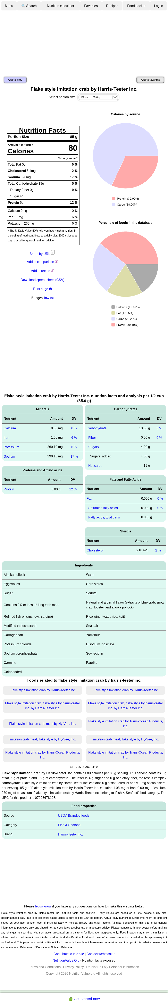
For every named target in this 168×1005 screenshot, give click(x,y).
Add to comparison (40, 262)
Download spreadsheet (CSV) (42, 280)
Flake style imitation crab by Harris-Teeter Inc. (43, 690)
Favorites (91, 6)
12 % (73, 489)
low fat (49, 298)
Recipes (112, 6)
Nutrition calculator (60, 6)
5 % (159, 428)
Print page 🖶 (42, 289)
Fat (89, 498)
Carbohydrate (97, 428)
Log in (158, 6)
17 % (74, 456)
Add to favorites (150, 79)
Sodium (9, 456)
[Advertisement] (84, 41)
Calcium (10, 428)
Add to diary (15, 79)
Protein (9, 489)
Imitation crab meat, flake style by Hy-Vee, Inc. (42, 739)
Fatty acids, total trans (104, 517)
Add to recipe (40, 271)
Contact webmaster (100, 954)
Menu (9, 6)
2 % (158, 550)
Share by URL (40, 254)
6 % (74, 437)
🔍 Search (29, 6)
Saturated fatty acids (103, 508)
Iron (6, 437)
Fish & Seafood (69, 825)
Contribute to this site (68, 954)
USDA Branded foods (73, 815)
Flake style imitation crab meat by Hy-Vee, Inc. (42, 723)
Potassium (11, 447)
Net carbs (95, 465)
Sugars (93, 447)
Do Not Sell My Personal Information (112, 967)
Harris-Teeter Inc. (70, 834)
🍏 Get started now (84, 999)
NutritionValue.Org (66, 960)
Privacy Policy (73, 967)
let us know (43, 906)
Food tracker (136, 6)
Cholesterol (95, 550)
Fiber (92, 437)
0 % (74, 428)
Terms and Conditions (45, 967)
